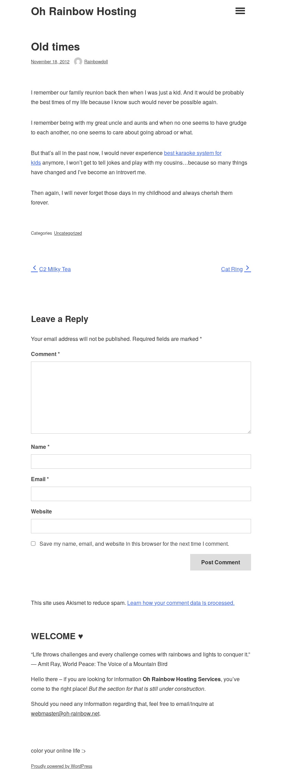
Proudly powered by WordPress (61, 766)
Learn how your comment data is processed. (181, 603)
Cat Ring (232, 269)
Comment (45, 354)
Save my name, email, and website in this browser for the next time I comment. (134, 543)
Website (41, 511)
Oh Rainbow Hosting (84, 11)
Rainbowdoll (96, 61)
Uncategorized (68, 233)
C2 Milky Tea (55, 269)
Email (40, 479)
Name (40, 447)
